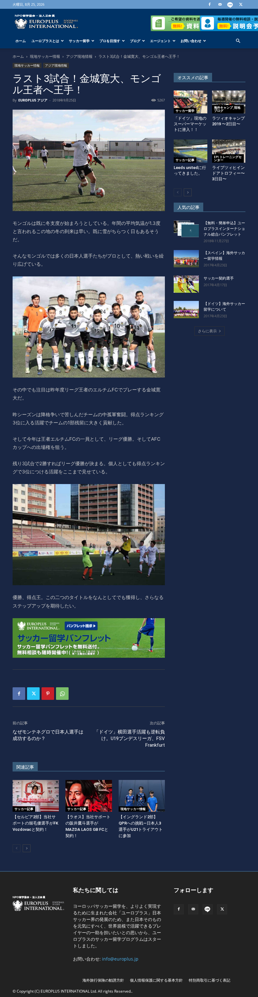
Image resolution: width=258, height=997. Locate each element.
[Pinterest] (48, 693)
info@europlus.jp (120, 959)
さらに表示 (207, 331)
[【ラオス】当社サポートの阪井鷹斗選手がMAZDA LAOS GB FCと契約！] (88, 796)
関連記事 (25, 767)
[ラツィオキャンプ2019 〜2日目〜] (229, 101)
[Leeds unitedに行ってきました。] (190, 150)
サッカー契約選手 (219, 278)
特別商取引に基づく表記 (209, 980)
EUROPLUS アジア (33, 100)
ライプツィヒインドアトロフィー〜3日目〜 (228, 173)
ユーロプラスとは (45, 40)
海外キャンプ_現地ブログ (227, 109)
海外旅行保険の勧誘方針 (103, 980)
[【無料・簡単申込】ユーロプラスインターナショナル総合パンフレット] (186, 228)
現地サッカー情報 (45, 56)
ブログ (135, 40)
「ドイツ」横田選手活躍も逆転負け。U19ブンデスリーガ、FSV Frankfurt (129, 738)
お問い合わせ (191, 40)
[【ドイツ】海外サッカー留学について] (186, 309)
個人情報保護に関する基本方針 (156, 980)
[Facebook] (209, 4)
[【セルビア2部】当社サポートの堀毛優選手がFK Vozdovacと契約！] (36, 796)
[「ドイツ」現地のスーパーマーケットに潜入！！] (190, 101)
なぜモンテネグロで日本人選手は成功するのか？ (48, 735)
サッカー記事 (23, 809)
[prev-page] (16, 848)
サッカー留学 (79, 40)
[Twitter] (240, 4)
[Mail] (220, 4)
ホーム (20, 40)
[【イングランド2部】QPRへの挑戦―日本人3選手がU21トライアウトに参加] (142, 796)
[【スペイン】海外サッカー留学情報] (186, 258)
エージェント (160, 40)
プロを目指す (109, 40)
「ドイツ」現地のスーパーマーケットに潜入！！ (190, 124)
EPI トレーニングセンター (228, 158)
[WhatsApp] (62, 693)
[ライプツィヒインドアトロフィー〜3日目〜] (229, 150)
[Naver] (230, 4)
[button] (237, 41)
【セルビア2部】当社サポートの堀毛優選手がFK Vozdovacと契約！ (35, 823)
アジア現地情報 (79, 56)
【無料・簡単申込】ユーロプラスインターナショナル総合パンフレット (224, 229)
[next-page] (27, 848)
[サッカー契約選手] (186, 284)
